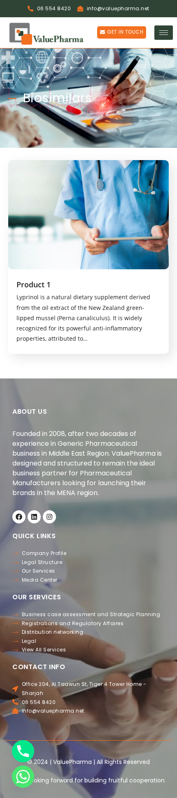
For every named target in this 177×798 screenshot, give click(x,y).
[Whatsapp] (23, 777)
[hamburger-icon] (163, 32)
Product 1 (33, 284)
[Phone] (23, 751)
